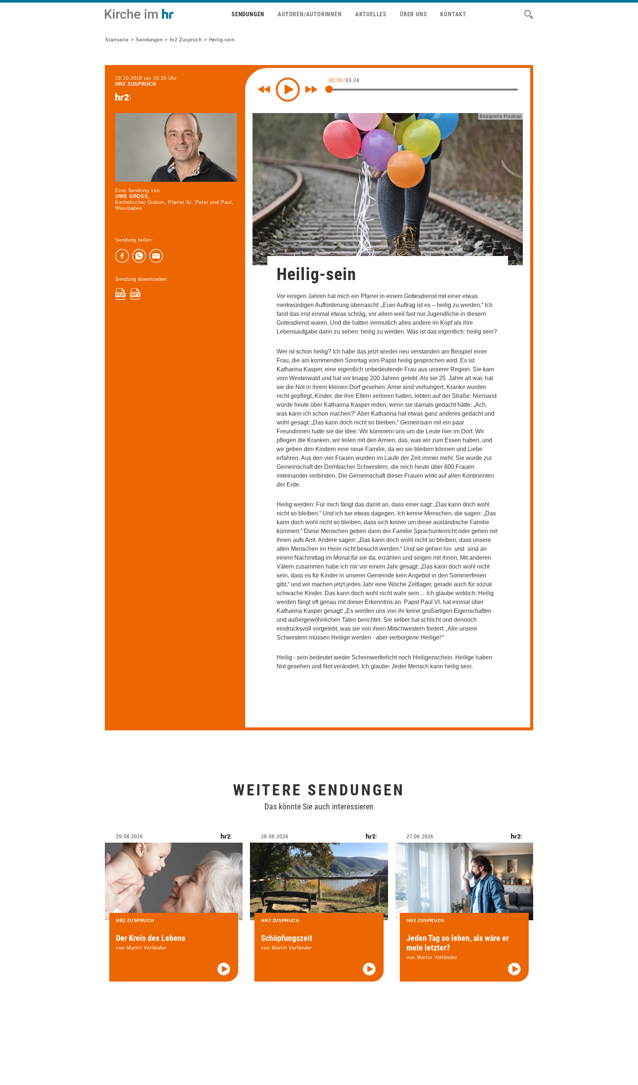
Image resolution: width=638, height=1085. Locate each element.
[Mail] (156, 256)
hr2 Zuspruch (186, 39)
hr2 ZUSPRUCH (135, 84)
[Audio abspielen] (223, 969)
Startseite (117, 39)
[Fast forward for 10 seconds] (311, 89)
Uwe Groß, (132, 196)
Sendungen (247, 14)
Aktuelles (371, 14)
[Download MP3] (135, 294)
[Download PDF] (120, 294)
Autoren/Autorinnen (310, 14)
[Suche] (528, 14)
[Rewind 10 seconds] (264, 89)
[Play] (288, 90)
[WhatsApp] (139, 256)
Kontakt (453, 14)
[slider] (329, 89)
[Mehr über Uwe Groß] (176, 147)
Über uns (413, 14)
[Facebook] (122, 256)
